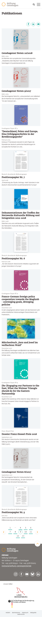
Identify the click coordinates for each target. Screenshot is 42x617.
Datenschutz (21, 614)
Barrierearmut (16, 612)
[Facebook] (28, 24)
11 (31, 532)
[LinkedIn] (33, 24)
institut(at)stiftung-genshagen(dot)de (16, 566)
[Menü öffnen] (36, 4)
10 (26, 532)
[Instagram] (15, 574)
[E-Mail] (38, 24)
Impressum (25, 612)
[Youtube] (27, 574)
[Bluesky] (32, 574)
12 (18, 536)
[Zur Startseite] (10, 4)
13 (23, 536)
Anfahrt (8, 612)
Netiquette (33, 612)
